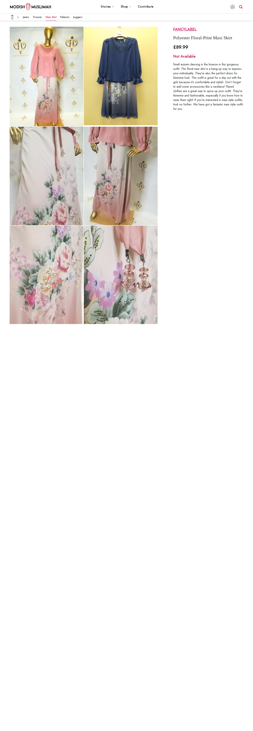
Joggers (77, 17)
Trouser (37, 17)
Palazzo (64, 17)
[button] (107, 6)
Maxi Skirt (51, 17)
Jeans (26, 17)
